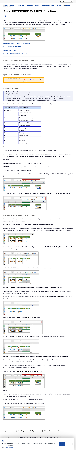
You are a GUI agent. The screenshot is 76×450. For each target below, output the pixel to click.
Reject (69, 444)
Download (29, 5)
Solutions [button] (21, 5)
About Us (62, 431)
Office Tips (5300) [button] (48, 5)
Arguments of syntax (9, 50)
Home (9, 431)
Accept (62, 444)
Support (58, 5)
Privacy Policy (48, 431)
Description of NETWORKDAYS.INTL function (16, 43)
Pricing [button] (37, 5)
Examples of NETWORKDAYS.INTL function (15, 54)
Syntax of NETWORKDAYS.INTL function (15, 47)
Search (67, 5)
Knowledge (21, 431)
